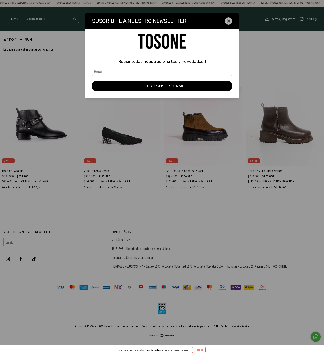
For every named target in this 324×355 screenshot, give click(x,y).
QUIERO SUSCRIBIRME (162, 86)
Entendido (199, 350)
